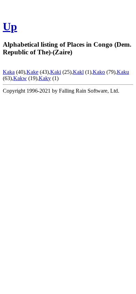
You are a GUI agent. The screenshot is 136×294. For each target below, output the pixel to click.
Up (10, 26)
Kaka (9, 72)
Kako (99, 72)
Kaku (123, 72)
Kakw (20, 78)
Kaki (55, 72)
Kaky (45, 78)
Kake (32, 72)
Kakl (78, 72)
